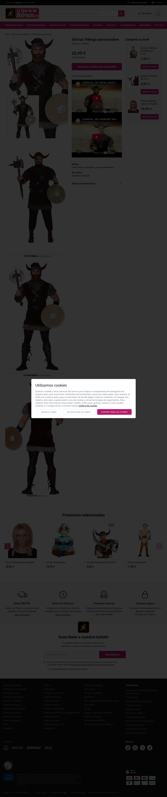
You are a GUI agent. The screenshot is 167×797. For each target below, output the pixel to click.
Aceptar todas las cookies (114, 412)
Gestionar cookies (48, 412)
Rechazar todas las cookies (79, 412)
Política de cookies (88, 405)
